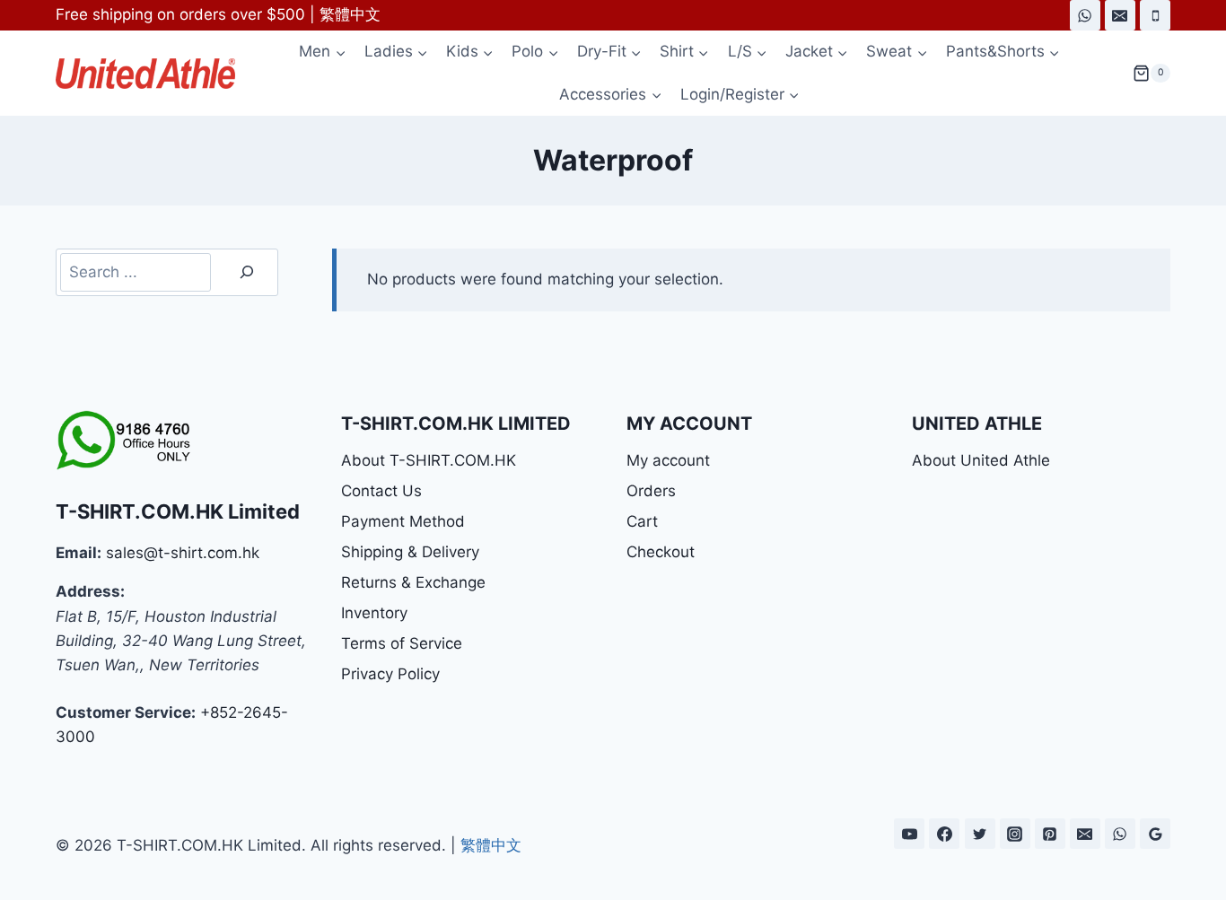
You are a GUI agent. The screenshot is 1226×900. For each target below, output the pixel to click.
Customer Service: (126, 712)
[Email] (1120, 15)
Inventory (374, 613)
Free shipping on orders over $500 (180, 14)
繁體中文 (350, 14)
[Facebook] (944, 833)
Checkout (660, 552)
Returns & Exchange (413, 582)
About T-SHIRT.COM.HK (428, 460)
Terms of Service (401, 643)
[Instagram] (1015, 833)
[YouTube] (909, 833)
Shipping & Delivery (410, 552)
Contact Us (381, 491)
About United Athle (981, 460)
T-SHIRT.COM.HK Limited (178, 511)
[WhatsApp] (1085, 15)
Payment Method (403, 521)
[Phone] (1155, 15)
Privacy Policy (390, 674)
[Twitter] (980, 833)
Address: (90, 591)
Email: (78, 553)
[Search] (247, 272)
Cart (642, 521)
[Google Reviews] (1155, 833)
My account (668, 460)
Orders (651, 491)
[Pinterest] (1050, 833)
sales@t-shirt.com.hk (182, 553)
